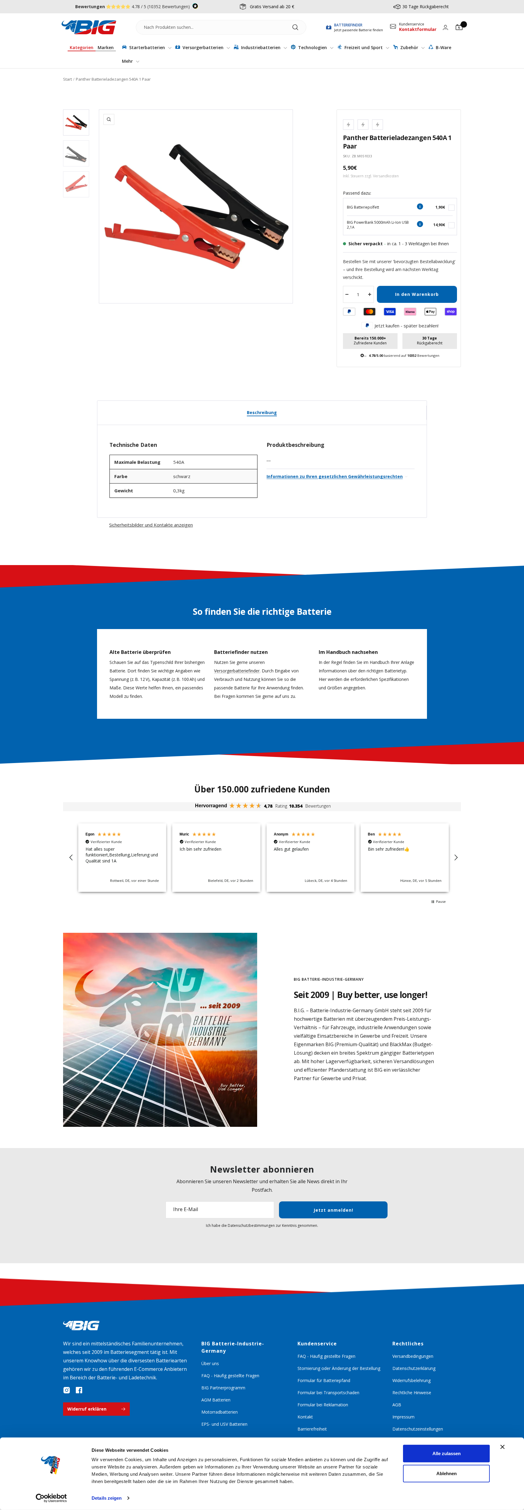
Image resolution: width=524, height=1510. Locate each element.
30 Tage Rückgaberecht (425, 6)
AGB (396, 1405)
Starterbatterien (147, 47)
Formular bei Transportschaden (328, 1392)
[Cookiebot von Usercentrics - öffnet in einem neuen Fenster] (51, 1498)
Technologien (312, 47)
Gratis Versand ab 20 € (272, 6)
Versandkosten (386, 176)
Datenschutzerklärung (413, 1368)
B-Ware (443, 47)
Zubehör (409, 47)
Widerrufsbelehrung (411, 1380)
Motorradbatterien (219, 1412)
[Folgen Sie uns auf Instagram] (66, 1390)
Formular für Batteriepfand (323, 1380)
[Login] (445, 27)
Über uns (210, 1363)
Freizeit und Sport (363, 47)
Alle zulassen (446, 1453)
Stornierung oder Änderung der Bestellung (338, 1368)
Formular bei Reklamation (322, 1405)
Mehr (128, 61)
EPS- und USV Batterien (224, 1424)
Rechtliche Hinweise (411, 1392)
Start (67, 79)
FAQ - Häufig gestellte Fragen (230, 1375)
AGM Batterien (215, 1400)
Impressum (403, 1417)
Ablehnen (446, 1473)
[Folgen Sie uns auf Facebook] (78, 1390)
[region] (263, 857)
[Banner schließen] (502, 1447)
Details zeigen (107, 1498)
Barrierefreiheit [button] (312, 1429)
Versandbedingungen (412, 1356)
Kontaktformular (417, 29)
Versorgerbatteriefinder (237, 671)
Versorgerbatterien (203, 47)
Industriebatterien (261, 47)
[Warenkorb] (459, 27)
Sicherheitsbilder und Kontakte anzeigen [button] (151, 525)
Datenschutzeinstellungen (417, 1429)
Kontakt (305, 1417)
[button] (71, 857)
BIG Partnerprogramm (223, 1388)
